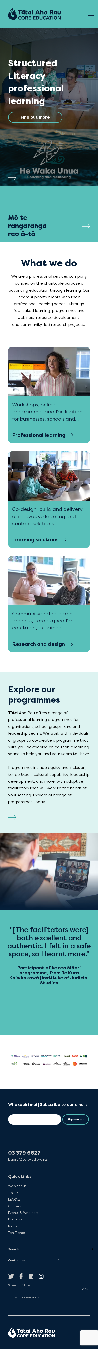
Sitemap (13, 1285)
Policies (25, 1285)
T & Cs (13, 1193)
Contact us (16, 1260)
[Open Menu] (91, 14)
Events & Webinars (23, 1212)
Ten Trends (16, 1232)
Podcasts (15, 1219)
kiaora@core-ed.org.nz (27, 1159)
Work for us (17, 1186)
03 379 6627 (24, 1153)
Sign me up (75, 1119)
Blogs (12, 1226)
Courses (14, 1206)
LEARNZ (14, 1199)
